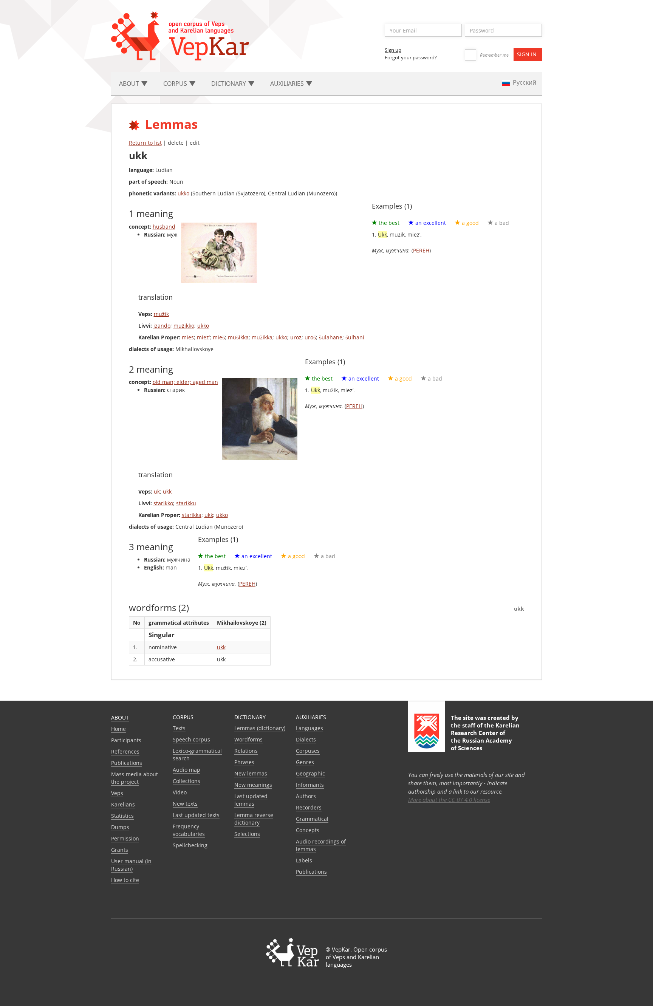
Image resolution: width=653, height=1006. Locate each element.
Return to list (145, 142)
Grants (119, 849)
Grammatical (312, 818)
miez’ (203, 337)
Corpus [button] (176, 83)
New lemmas (250, 773)
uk (157, 491)
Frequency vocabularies (189, 830)
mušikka (238, 337)
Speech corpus (191, 739)
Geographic (310, 773)
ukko (183, 193)
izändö (161, 325)
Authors (306, 796)
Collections (186, 781)
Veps (117, 793)
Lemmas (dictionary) (259, 728)
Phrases (244, 762)
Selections (247, 833)
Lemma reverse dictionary (253, 818)
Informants (310, 784)
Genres (305, 762)
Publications (126, 762)
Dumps (120, 827)
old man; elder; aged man (185, 381)
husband (164, 226)
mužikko (183, 325)
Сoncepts (307, 830)
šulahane (330, 337)
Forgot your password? (411, 57)
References (125, 751)
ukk (167, 491)
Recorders (309, 807)
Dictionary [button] (229, 83)
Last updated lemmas (251, 799)
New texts (185, 803)
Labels (304, 860)
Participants (126, 740)
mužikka (262, 337)
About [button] (130, 83)
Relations (246, 750)
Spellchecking (190, 845)
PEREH (421, 250)
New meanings (253, 784)
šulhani (354, 337)
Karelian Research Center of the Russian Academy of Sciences (485, 736)
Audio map (186, 769)
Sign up (393, 49)
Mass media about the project (134, 778)
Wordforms (248, 739)
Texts (179, 728)
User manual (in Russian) (131, 864)
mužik (161, 313)
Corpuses (308, 750)
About (120, 717)
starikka (191, 514)
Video (180, 792)
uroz (296, 337)
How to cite (125, 880)
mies (188, 337)
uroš (310, 337)
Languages (309, 728)
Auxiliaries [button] (287, 83)
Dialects (306, 739)
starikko (163, 503)
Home (118, 728)
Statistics (122, 815)
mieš (219, 337)
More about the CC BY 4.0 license (449, 799)
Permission (125, 838)
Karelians (123, 804)
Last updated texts (196, 815)
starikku (186, 503)
